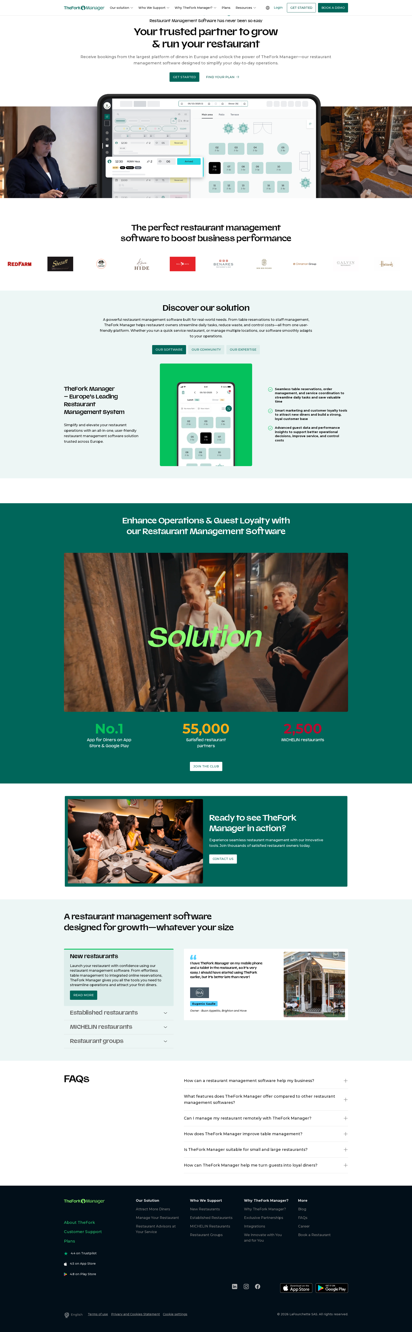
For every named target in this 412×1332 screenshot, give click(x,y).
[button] (184, 77)
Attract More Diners (153, 1209)
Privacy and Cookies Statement (135, 1314)
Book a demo (333, 8)
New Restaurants (205, 1209)
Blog (302, 1209)
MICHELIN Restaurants (210, 1226)
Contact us (222, 859)
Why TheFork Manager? (193, 8)
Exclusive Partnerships (263, 1218)
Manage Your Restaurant (157, 1218)
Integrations (254, 1226)
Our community (206, 350)
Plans (226, 8)
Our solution (119, 8)
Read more (83, 995)
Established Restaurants (211, 1218)
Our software (169, 350)
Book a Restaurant (314, 1235)
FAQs (302, 1218)
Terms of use (98, 1314)
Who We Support (151, 8)
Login (278, 7)
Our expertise (243, 350)
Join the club (206, 766)
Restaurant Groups (206, 1235)
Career (304, 1226)
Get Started (301, 8)
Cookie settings (175, 1314)
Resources (244, 8)
